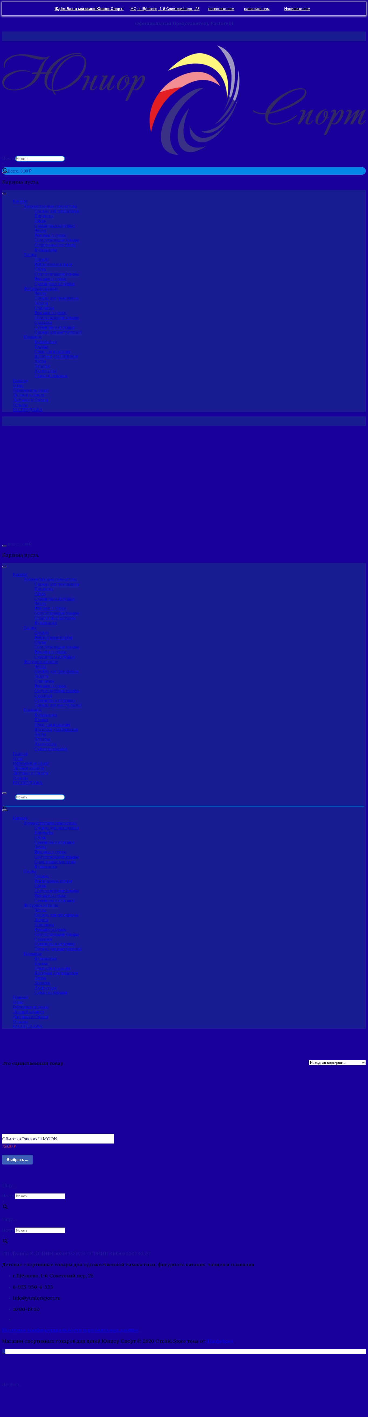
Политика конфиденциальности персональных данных (70, 1330)
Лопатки (42, 366)
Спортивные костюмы (55, 245)
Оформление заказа (31, 390)
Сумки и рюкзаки (50, 375)
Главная (20, 380)
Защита (41, 303)
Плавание (33, 337)
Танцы (30, 254)
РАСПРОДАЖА (28, 409)
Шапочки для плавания (56, 356)
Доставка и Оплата (30, 400)
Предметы (43, 215)
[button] (184, 100)
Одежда (41, 259)
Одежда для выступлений (58, 332)
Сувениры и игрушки (54, 225)
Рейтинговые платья (53, 264)
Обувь (40, 220)
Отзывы (20, 404)
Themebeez (220, 1341)
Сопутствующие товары (56, 240)
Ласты (40, 361)
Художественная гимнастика (50, 206)
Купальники (45, 249)
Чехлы (40, 230)
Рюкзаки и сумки (50, 235)
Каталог (20, 201)
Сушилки (43, 322)
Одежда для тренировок (56, 298)
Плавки (41, 346)
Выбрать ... (17, 1159)
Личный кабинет (28, 395)
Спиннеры (44, 308)
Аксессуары (45, 371)
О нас (18, 385)
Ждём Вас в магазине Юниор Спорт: (89, 8)
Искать (8, 158)
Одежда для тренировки (56, 211)
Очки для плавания (52, 351)
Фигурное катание (41, 288)
